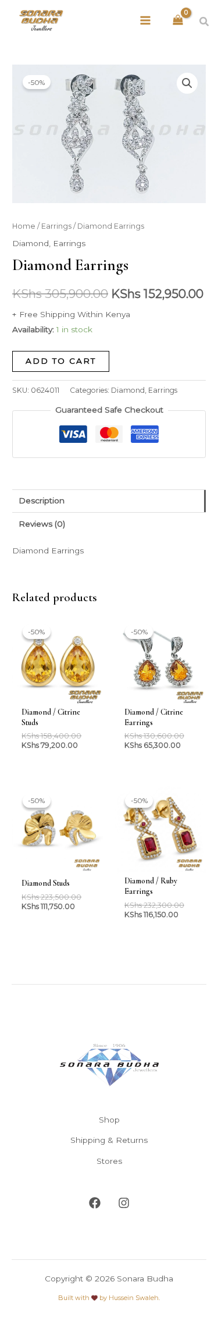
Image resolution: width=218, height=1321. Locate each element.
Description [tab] (42, 500)
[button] (204, 22)
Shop (109, 1119)
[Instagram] (124, 1203)
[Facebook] (95, 1203)
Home (23, 226)
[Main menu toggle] (145, 20)
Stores (109, 1161)
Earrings (56, 226)
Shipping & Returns (109, 1140)
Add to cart (61, 360)
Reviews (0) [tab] (42, 523)
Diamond (30, 243)
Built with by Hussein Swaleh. (109, 1298)
